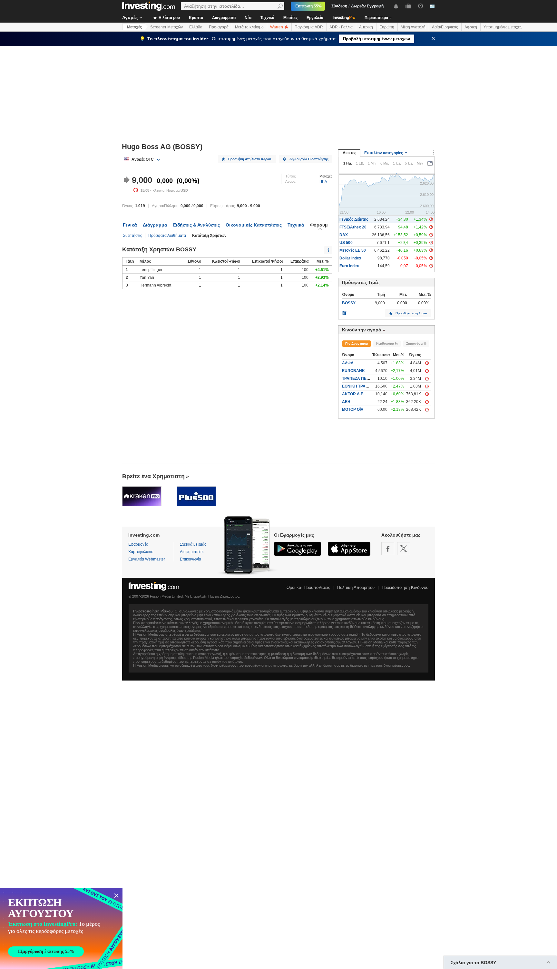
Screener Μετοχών (166, 27)
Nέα (248, 17)
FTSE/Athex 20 (352, 227)
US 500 (346, 242)
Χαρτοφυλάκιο (140, 552)
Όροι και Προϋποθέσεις (308, 587)
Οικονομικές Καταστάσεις (254, 224)
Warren (277, 27)
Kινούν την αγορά (361, 329)
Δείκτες (349, 153)
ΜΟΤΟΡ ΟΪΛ (352, 409)
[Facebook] (387, 548)
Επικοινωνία (190, 559)
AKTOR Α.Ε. (353, 394)
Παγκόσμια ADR (309, 27)
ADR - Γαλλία (341, 27)
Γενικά (130, 224)
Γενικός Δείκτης (353, 219)
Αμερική (366, 27)
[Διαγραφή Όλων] (344, 311)
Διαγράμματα (224, 17)
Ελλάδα (195, 27)
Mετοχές (134, 27)
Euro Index (349, 266)
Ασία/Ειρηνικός (445, 27)
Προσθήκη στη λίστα (411, 313)
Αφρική (470, 27)
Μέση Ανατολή (413, 27)
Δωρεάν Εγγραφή (367, 6)
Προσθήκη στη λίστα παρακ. (250, 159)
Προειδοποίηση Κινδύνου (405, 587)
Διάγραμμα (155, 224)
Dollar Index (350, 258)
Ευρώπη (386, 27)
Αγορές (130, 17)
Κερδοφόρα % (387, 343)
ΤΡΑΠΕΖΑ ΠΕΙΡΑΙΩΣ (360, 378)
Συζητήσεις (132, 235)
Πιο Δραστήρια (356, 343)
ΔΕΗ (346, 401)
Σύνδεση (339, 6)
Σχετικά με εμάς (193, 544)
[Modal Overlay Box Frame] (61, 928)
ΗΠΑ (323, 181)
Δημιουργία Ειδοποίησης (308, 159)
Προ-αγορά (219, 27)
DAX (343, 235)
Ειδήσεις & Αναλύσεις (196, 224)
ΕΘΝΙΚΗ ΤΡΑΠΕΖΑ (359, 386)
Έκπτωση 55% (308, 6)
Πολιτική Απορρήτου (356, 587)
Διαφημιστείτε (191, 552)
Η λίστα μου (169, 17)
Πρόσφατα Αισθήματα (167, 235)
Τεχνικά (267, 17)
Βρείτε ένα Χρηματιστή (153, 476)
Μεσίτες (290, 17)
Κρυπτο (196, 17)
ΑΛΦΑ (348, 363)
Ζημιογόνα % (416, 343)
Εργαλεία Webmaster (146, 559)
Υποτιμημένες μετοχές (503, 27)
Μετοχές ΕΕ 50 (352, 250)
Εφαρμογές (138, 544)
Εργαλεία (315, 17)
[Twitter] (403, 548)
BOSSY (349, 303)
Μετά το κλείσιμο (249, 27)
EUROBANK (353, 370)
